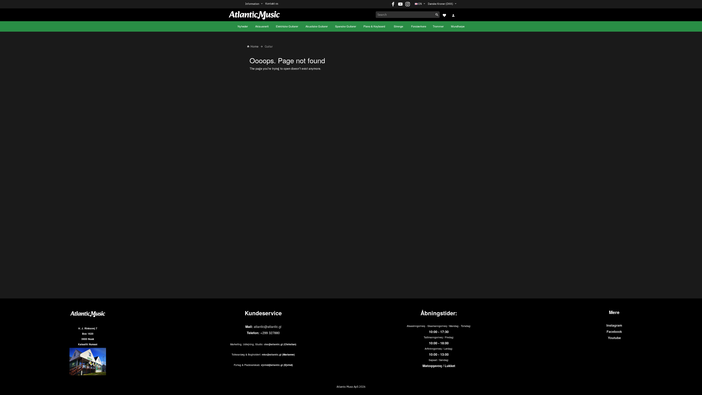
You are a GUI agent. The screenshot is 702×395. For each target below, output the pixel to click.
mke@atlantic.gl (271, 354)
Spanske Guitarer (345, 26)
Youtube (614, 337)
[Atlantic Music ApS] (254, 14)
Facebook (614, 331)
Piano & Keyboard (374, 26)
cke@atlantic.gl (273, 344)
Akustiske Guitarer (316, 26)
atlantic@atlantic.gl (267, 326)
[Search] (437, 14)
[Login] (453, 15)
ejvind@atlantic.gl (272, 365)
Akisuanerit (262, 26)
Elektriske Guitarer (287, 26)
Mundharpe (458, 26)
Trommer (438, 26)
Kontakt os (271, 3)
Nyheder (243, 26)
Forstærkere (418, 26)
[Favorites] (444, 14)
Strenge (398, 26)
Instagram (614, 325)
